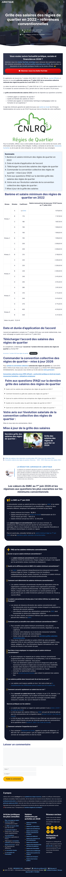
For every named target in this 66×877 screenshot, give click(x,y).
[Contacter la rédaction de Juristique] (52, 831)
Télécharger (33, 353)
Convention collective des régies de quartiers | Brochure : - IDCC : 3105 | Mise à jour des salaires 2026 (33, 460)
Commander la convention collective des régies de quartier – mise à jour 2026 (30, 171)
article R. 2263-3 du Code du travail (38, 722)
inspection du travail (27, 730)
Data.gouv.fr (53, 868)
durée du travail (44, 107)
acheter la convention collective (17, 366)
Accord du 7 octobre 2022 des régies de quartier (15, 353)
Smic (24, 210)
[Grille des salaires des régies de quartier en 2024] (33, 447)
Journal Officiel (53, 78)
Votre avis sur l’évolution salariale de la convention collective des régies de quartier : (30, 184)
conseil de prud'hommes (26, 673)
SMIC (49, 504)
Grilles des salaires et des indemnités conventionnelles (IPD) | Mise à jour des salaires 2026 (29, 458)
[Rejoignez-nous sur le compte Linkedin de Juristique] (48, 831)
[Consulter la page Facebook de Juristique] (48, 827)
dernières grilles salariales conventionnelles (31, 535)
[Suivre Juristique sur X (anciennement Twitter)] (52, 827)
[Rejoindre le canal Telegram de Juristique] (56, 827)
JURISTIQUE (8, 2)
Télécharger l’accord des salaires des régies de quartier (32, 166)
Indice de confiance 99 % (40, 868)
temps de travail (35, 514)
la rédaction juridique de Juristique (34, 467)
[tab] (33, 389)
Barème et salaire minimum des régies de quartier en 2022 (31, 158)
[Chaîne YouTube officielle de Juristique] (60, 827)
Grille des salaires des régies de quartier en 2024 (49, 440)
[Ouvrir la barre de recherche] (59, 2)
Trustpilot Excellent (51, 870)
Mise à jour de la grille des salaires (22, 188)
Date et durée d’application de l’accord (25, 163)
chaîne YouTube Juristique (27, 62)
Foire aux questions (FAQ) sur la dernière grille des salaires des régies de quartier (30, 177)
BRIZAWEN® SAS (18, 868)
